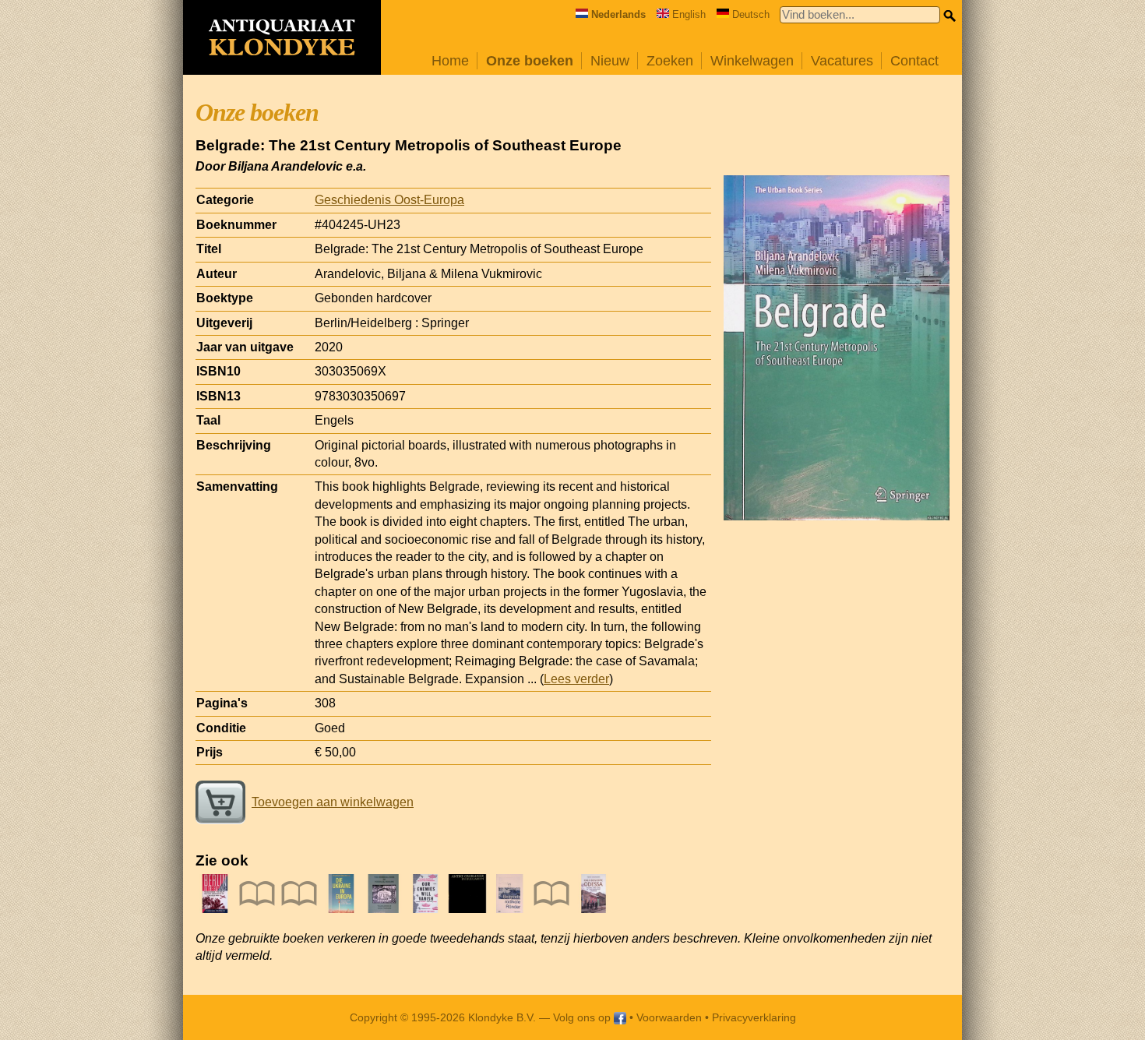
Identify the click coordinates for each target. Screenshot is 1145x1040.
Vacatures (842, 61)
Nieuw (609, 61)
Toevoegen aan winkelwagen (333, 802)
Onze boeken (529, 61)
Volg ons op (583, 1017)
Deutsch (751, 14)
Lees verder (576, 679)
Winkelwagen (752, 61)
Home (450, 61)
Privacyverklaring (754, 1017)
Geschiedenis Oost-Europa (389, 199)
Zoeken (669, 61)
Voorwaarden (669, 1017)
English (689, 14)
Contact (914, 61)
